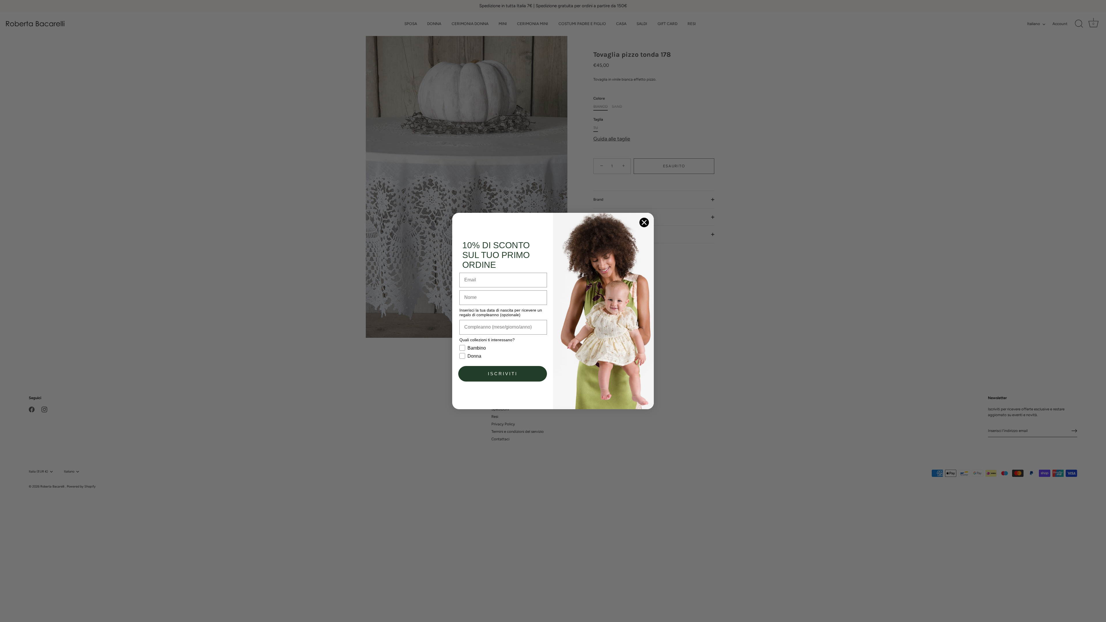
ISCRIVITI (503, 373)
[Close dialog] (644, 222)
